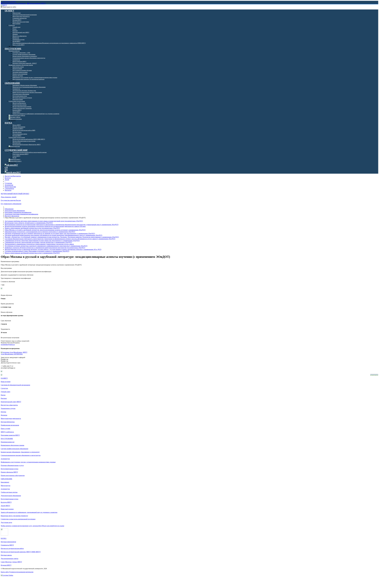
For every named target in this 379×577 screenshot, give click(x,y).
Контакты (8, 190)
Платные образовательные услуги (12, 465)
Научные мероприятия (8, 542)
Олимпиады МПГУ (7, 545)
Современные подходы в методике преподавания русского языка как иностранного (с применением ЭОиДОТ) (42, 240)
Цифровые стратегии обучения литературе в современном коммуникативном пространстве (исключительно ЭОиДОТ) (45, 248)
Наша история (5, 381)
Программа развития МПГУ (10, 435)
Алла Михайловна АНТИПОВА (12, 354)
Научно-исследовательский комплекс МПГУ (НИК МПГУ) (21, 552)
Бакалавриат (5, 482)
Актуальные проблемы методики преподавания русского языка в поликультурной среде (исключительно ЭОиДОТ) (44, 221)
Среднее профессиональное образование (14, 448)
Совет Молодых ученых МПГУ (11, 562)
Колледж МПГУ (6, 502)
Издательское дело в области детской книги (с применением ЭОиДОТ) (29, 223)
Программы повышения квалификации (18, 212)
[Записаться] (1, 288)
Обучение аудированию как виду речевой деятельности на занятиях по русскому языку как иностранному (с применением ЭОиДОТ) (50, 233)
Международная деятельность (11, 418)
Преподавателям (10, 187)
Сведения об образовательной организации (15, 385)
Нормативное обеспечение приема (12, 445)
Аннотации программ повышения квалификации (21, 214)
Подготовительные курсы (9, 469)
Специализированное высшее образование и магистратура (20, 455)
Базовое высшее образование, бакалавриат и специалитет (20, 452)
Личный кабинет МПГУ (37, 3)
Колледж (8, 178)
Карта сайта (5, 572)
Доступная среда (6, 522)
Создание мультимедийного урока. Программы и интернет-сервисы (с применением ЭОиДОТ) (37, 251)
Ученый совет (5, 391)
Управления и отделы (8, 408)
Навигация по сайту (9, 7)
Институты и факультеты (9, 405)
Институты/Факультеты (13, 176)
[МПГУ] (4, 5)
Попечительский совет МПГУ (11, 402)
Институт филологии (12, 216)
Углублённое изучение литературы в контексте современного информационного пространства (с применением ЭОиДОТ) (46, 246)
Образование (9, 209)
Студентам (8, 183)
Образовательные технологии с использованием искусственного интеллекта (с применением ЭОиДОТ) (40, 232)
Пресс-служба (5, 428)
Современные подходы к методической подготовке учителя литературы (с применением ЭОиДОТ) (38, 242)
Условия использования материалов (21, 572)
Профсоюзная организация (10, 425)
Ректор (3, 395)
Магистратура (5, 485)
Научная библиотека (8, 422)
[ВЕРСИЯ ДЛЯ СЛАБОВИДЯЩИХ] (11, 165)
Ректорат (4, 398)
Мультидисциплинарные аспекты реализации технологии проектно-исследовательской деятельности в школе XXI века (45, 226)
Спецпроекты (9, 188)
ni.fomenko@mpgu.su (8, 344)
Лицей (7, 179)
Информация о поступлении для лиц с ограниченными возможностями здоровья (28, 462)
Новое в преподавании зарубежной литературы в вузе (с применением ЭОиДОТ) (32, 253)
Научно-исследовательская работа (12, 548)
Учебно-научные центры (9, 492)
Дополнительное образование (15, 210)
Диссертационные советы (9, 558)
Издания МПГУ (6, 565)
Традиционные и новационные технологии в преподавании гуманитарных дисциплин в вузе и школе (39, 244)
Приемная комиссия (7, 442)
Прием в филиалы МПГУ (9, 472)
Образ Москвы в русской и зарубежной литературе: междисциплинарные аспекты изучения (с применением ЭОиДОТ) (45, 230)
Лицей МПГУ (5, 505)
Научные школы (6, 555)
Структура (4, 388)
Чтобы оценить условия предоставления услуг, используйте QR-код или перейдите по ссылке (32, 526)
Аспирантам (9, 185)
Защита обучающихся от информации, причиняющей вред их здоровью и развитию (29, 512)
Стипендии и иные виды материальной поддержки (18, 519)
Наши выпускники (7, 509)
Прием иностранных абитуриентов (13, 475)
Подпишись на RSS (9, 1)
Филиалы (4, 415)
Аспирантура (5, 459)
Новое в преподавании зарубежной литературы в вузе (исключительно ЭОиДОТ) (32, 228)
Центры (3, 412)
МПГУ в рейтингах (7, 432)
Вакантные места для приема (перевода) (14, 516)
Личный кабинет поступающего (14, 3)
